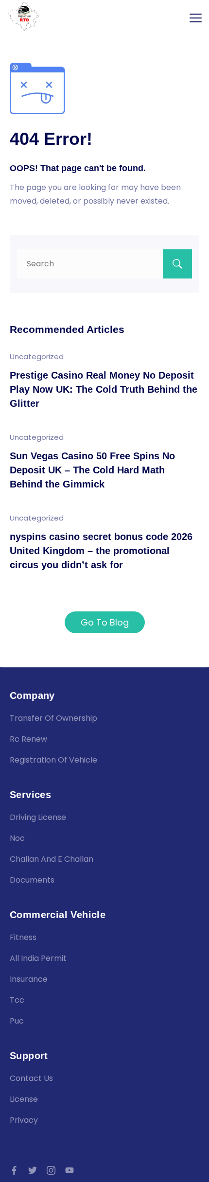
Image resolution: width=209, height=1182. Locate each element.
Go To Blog (105, 622)
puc (17, 1020)
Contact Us (31, 1078)
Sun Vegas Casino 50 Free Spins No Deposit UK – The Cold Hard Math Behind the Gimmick (92, 470)
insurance (29, 979)
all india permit (38, 958)
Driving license (38, 817)
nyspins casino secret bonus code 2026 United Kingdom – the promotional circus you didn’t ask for (101, 551)
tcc (17, 1000)
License (24, 1099)
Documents (32, 880)
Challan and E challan (51, 859)
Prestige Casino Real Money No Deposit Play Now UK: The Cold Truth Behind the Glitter (103, 389)
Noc (17, 838)
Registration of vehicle (53, 759)
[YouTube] (69, 1170)
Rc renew (28, 739)
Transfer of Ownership (53, 718)
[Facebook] (14, 1170)
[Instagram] (51, 1170)
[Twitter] (32, 1170)
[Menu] (196, 18)
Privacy (24, 1120)
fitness (23, 937)
